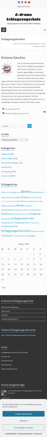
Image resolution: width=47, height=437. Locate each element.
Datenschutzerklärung (25, 433)
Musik (7, 113)
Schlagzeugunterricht (15, 231)
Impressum (38, 433)
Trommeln (6, 235)
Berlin (26, 191)
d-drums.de (5, 356)
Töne (26, 236)
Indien (40, 201)
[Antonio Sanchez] (7, 63)
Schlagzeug (15, 113)
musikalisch (28, 206)
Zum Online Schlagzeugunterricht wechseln (18, 335)
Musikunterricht (8, 210)
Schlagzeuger (6, 219)
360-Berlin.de (6, 365)
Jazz (3, 205)
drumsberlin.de (7, 361)
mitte (13, 205)
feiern (3, 201)
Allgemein (5, 154)
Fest (7, 201)
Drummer (16, 197)
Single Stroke (35, 231)
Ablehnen (23, 421)
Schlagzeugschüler (21, 223)
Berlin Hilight (7, 158)
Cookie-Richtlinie (11, 433)
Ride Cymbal (16, 214)
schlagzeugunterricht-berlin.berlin (14, 352)
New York (27, 210)
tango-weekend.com (9, 369)
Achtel (3, 192)
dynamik (38, 198)
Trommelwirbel (18, 236)
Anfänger (13, 192)
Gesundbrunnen (32, 201)
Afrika (8, 192)
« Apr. (3, 287)
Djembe (9, 198)
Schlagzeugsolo (34, 223)
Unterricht (24, 113)
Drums (24, 197)
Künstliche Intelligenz (10, 163)
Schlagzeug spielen (9, 226)
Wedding (31, 236)
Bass (19, 192)
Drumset (32, 198)
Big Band (34, 192)
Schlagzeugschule (7, 223)
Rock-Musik (24, 214)
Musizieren (20, 210)
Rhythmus (6, 213)
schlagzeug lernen (22, 218)
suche (42, 231)
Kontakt (4, 315)
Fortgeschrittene (20, 201)
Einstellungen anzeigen (23, 427)
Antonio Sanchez (13, 58)
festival (11, 201)
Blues (40, 192)
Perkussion (36, 210)
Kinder (8, 206)
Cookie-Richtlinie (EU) (9, 319)
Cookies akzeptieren (23, 414)
